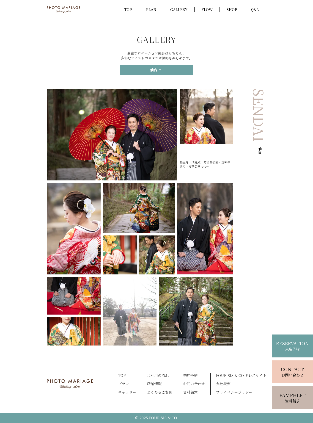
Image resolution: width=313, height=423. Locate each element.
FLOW (207, 9)
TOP (128, 9)
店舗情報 (154, 383)
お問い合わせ (194, 383)
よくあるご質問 (160, 392)
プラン (123, 383)
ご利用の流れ (158, 375)
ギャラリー (127, 392)
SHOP (232, 9)
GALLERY (178, 9)
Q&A (255, 9)
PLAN (151, 9)
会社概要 (223, 383)
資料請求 (190, 392)
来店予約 (190, 375)
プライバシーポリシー (234, 392)
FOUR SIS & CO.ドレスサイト (241, 375)
